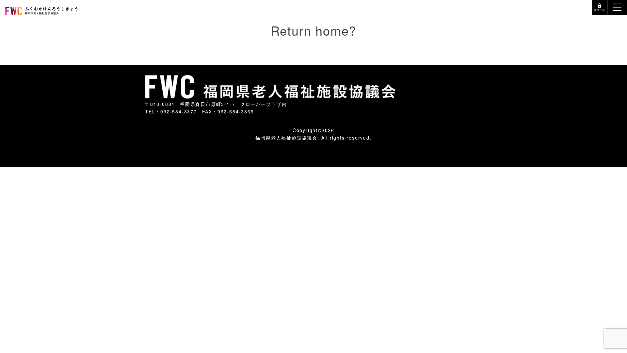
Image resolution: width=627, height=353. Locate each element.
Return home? (314, 26)
